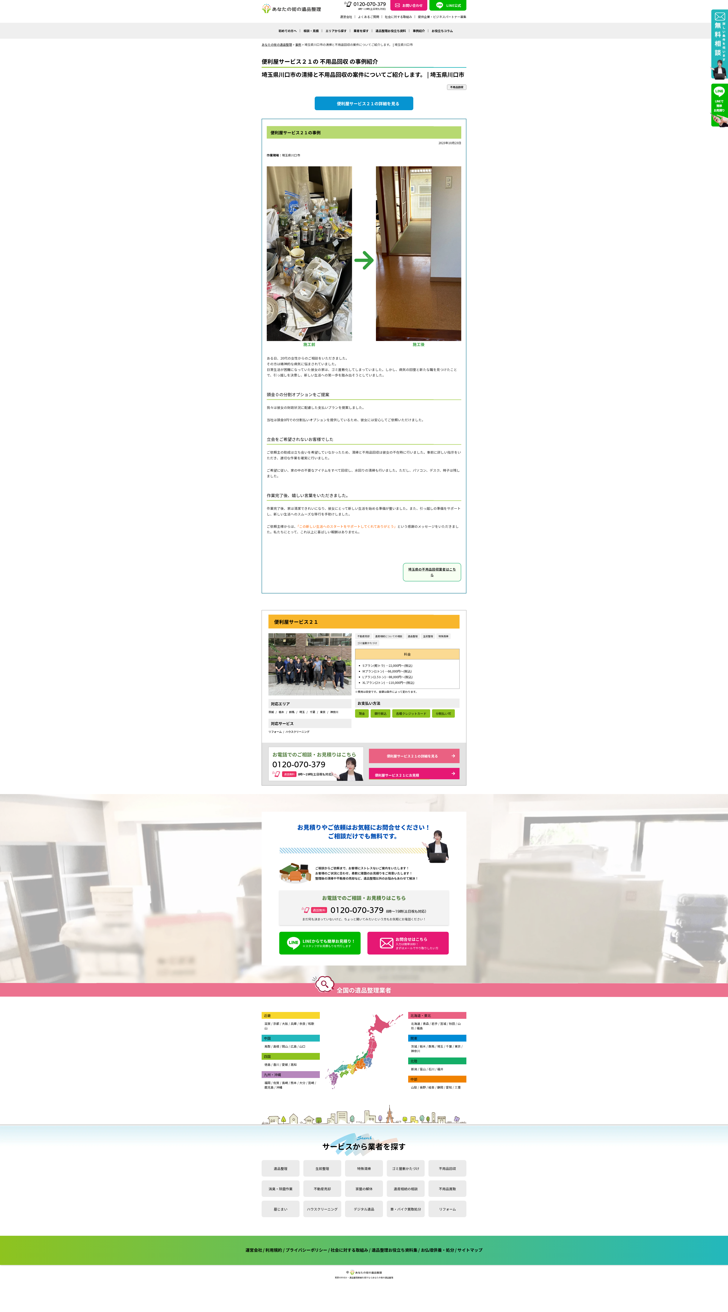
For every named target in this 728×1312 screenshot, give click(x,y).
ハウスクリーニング (297, 732)
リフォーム (275, 732)
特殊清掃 (443, 636)
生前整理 (428, 636)
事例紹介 (419, 30)
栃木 (282, 712)
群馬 (292, 712)
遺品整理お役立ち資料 (391, 30)
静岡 (440, 1087)
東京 (323, 712)
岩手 (434, 1023)
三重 (458, 1087)
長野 (423, 1087)
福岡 (267, 1082)
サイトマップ (469, 1250)
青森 (426, 1023)
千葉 (313, 712)
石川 (431, 1069)
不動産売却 (363, 636)
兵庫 (294, 1023)
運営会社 (346, 16)
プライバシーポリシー (306, 1250)
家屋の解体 (364, 1188)
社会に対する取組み (398, 16)
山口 (302, 1046)
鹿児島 (269, 1087)
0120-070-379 (370, 4)
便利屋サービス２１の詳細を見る (368, 103)
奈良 (302, 1023)
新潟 (414, 1069)
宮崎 (311, 1082)
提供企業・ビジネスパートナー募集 (442, 16)
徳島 (267, 1064)
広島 (294, 1046)
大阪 (285, 1023)
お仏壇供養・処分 (437, 1250)
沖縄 (279, 1087)
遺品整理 (413, 636)
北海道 (415, 1023)
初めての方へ (287, 30)
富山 (423, 1069)
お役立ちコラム (442, 30)
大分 (302, 1082)
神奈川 (334, 712)
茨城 (271, 712)
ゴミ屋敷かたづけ (367, 643)
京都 (276, 1023)
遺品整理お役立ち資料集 (394, 1250)
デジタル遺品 (364, 1209)
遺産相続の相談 (406, 1188)
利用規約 (273, 1250)
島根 (276, 1046)
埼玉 (302, 712)
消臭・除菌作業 (281, 1188)
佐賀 (276, 1082)
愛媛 (285, 1064)
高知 (294, 1064)
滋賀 (267, 1023)
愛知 (449, 1087)
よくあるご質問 (368, 16)
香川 (276, 1064)
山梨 (414, 1087)
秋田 (452, 1023)
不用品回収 (447, 1168)
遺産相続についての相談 (388, 636)
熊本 (294, 1082)
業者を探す (361, 30)
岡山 (285, 1046)
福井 (440, 1069)
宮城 (443, 1023)
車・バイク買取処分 (405, 1209)
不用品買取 (447, 1188)
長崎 (285, 1082)
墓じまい (280, 1209)
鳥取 (267, 1046)
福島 (420, 1028)
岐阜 (431, 1087)
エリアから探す (336, 30)
